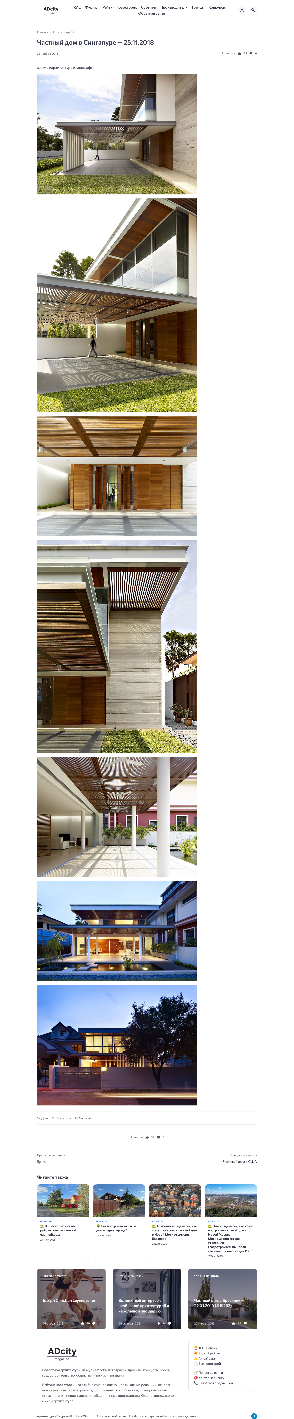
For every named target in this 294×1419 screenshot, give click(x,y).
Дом (44, 1118)
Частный (85, 1118)
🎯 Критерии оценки (209, 1378)
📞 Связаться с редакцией (213, 1383)
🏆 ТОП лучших (205, 1348)
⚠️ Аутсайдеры (205, 1358)
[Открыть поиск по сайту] (253, 10)
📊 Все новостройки (209, 1363)
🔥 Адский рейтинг (208, 1353)
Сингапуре (63, 1118)
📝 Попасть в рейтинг (210, 1372)
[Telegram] (254, 1416)
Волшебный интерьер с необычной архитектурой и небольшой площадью (143, 1305)
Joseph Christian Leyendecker (69, 1300)
